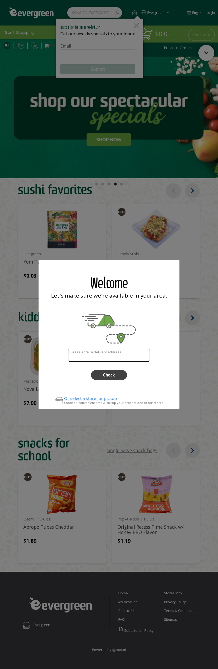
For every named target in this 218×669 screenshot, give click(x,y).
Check (109, 375)
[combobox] (109, 355)
